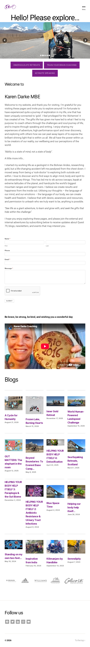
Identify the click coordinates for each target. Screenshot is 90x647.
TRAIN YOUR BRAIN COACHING (62, 65)
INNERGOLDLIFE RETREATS (26, 65)
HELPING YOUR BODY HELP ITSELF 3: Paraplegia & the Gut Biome (13, 489)
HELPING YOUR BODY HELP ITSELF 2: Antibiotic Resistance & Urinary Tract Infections (34, 512)
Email (7, 259)
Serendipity (74, 558)
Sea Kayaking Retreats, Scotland (75, 461)
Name (7, 239)
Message (9, 268)
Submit (9, 301)
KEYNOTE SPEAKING (45, 73)
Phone (7, 250)
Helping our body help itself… (74, 507)
